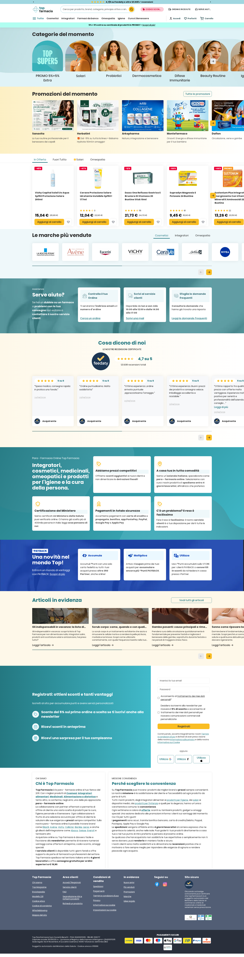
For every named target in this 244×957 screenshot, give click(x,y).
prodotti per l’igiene (177, 800)
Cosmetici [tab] (161, 235)
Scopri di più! (148, 25)
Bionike (78, 827)
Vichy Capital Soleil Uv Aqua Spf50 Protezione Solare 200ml (52, 196)
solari (196, 800)
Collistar (69, 827)
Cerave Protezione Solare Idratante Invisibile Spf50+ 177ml (96, 196)
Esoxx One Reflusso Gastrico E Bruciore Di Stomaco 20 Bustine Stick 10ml (143, 196)
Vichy (61, 827)
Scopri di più (57, 574)
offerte (145, 810)
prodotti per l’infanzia (146, 803)
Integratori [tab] (182, 235)
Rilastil (46, 827)
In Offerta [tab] (40, 159)
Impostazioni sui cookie (104, 910)
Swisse (82, 830)
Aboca (74, 830)
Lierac (86, 827)
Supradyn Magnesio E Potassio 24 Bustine (183, 194)
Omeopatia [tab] (97, 159)
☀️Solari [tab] (78, 159)
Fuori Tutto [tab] (60, 159)
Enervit (91, 830)
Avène (53, 827)
